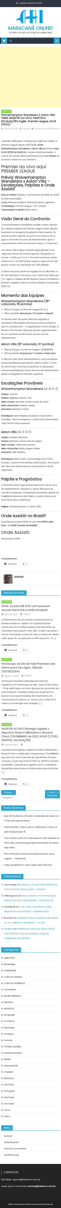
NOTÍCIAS (9, 1084)
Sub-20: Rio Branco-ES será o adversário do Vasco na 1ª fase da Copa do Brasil (31, 818)
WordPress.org (11, 1154)
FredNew (8, 928)
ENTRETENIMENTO (12, 995)
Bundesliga (9, 964)
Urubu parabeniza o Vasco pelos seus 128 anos (28, 864)
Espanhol (8, 1002)
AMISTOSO (9, 957)
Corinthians (10, 989)
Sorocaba (9, 1103)
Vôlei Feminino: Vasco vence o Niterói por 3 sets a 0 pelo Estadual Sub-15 (30, 829)
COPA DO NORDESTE (14, 983)
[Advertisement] (30, 76)
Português (9, 1091)
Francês (8, 1040)
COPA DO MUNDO (13, 976)
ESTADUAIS (9, 1014)
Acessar (8, 1135)
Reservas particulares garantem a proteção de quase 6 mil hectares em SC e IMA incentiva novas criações (10, 792)
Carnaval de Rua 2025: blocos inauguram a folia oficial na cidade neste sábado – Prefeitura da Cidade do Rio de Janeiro (54, 792)
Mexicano (9, 1078)
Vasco (7, 1116)
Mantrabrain (47, 1204)
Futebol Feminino (13, 1052)
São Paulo (9, 1097)
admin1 (26, 128)
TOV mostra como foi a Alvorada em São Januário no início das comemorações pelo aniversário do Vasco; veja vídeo (32, 843)
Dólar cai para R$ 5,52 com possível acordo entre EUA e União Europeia (25, 608)
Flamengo (9, 1027)
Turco (7, 1110)
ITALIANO (8, 1072)
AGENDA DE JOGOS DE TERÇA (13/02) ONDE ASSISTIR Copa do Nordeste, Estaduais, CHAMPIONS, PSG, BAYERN (29, 933)
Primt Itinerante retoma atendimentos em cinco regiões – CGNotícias (29, 856)
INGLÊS (7, 1059)
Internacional (11, 1065)
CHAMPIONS (10, 970)
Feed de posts (11, 1142)
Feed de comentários (15, 1148)
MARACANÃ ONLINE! (30, 28)
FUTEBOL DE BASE (12, 1046)
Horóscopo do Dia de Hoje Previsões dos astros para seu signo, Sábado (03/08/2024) (28, 667)
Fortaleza (9, 1033)
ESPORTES (6, 111)
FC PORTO (9, 1021)
